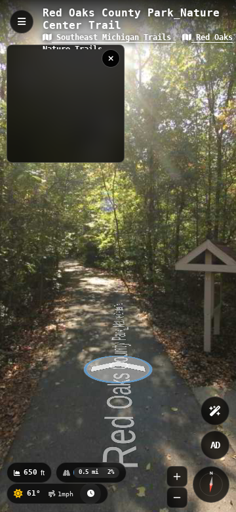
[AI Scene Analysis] (215, 410)
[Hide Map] (111, 58)
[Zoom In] (177, 476)
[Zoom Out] (177, 497)
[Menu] (21, 21)
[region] (65, 103)
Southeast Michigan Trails (114, 37)
